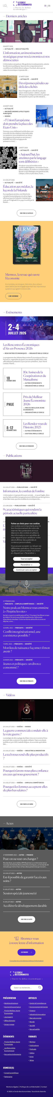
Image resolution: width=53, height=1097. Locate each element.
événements (8, 1036)
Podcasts (33, 1049)
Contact (44, 1087)
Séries (32, 1060)
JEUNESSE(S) (8, 1067)
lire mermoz (13, 296)
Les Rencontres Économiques (9, 1049)
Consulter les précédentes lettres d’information (27, 961)
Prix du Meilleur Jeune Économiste (12, 1012)
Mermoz (32, 1042)
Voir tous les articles (26, 213)
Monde (32, 1022)
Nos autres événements (12, 1054)
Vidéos (32, 1053)
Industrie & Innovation (38, 1014)
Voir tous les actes (26, 919)
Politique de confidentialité (30, 1087)
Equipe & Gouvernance (12, 1007)
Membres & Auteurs (11, 1003)
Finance (32, 1011)
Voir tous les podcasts (26, 681)
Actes (31, 1057)
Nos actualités (35, 1029)
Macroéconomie (35, 1018)
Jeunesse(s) (8, 1017)
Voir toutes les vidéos (26, 804)
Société (32, 1025)
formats (32, 1036)
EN (49, 5)
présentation (9, 998)
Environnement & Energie (39, 1007)
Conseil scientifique (11, 1073)
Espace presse (9, 1024)
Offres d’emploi (9, 1021)
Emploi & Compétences (38, 1003)
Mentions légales (12, 1087)
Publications (34, 1045)
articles (32, 998)
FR (45, 5)
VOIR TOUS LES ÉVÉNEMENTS (26, 446)
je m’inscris (24, 952)
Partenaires (8, 1077)
